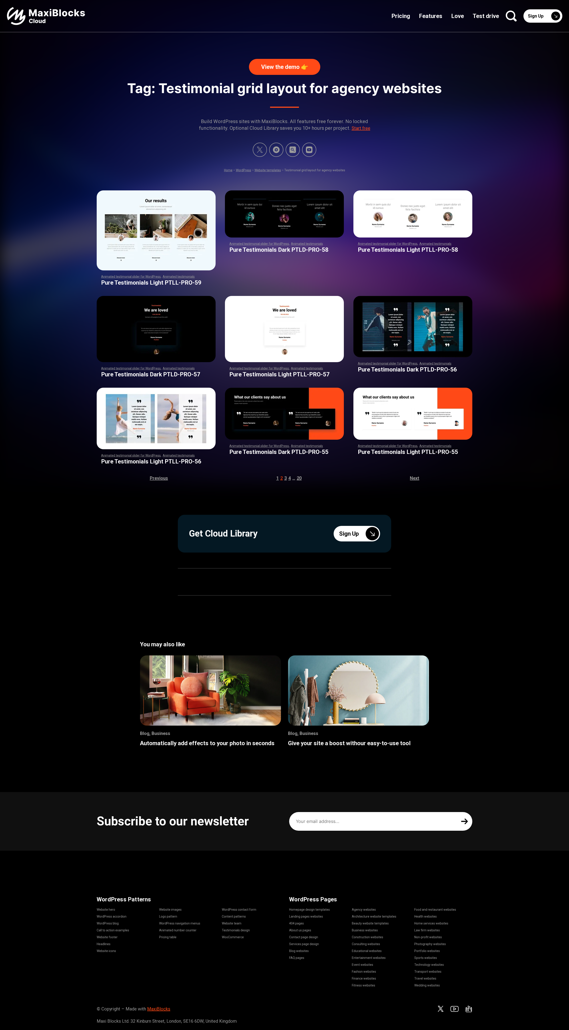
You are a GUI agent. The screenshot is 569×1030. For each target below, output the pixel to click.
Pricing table (167, 937)
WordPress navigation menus (179, 923)
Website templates (267, 170)
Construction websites (367, 937)
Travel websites (425, 978)
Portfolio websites (427, 951)
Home (228, 170)
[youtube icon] (454, 1008)
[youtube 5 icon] (309, 150)
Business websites (365, 930)
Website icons (106, 951)
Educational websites (367, 951)
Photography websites (430, 944)
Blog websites (299, 951)
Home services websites (431, 923)
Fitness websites (363, 985)
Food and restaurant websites (435, 909)
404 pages (296, 923)
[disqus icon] (276, 150)
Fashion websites (364, 971)
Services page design (304, 944)
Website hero (106, 909)
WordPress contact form (239, 909)
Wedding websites (427, 985)
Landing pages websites (306, 916)
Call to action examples (113, 930)
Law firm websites (427, 930)
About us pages (300, 930)
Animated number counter (177, 930)
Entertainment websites (369, 958)
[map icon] (468, 1008)
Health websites (425, 916)
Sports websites (425, 958)
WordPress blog (108, 923)
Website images (170, 909)
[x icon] (260, 150)
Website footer (107, 937)
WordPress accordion (111, 916)
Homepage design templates (309, 909)
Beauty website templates (370, 923)
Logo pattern (168, 916)
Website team (231, 923)
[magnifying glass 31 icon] (293, 150)
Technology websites (429, 964)
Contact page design (303, 937)
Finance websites (364, 978)
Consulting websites (366, 944)
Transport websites (427, 971)
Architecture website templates (374, 916)
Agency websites (364, 909)
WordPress (243, 170)
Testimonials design (236, 930)
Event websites (362, 964)
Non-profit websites (428, 937)
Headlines (103, 944)
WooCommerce (233, 937)
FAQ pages (296, 958)
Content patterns (234, 916)
